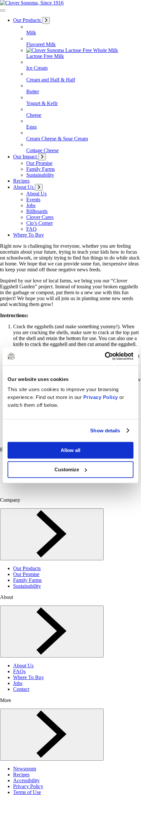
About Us (23, 665)
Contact (21, 689)
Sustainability (27, 586)
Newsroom (24, 768)
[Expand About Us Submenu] (39, 187)
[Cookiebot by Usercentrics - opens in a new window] (104, 356)
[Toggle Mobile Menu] (2, 10)
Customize (66, 469)
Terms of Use (27, 792)
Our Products (27, 568)
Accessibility (26, 780)
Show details (105, 430)
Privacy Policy (100, 397)
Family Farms (27, 580)
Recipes (21, 774)
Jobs (17, 683)
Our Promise (26, 574)
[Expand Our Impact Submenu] (42, 156)
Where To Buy (28, 677)
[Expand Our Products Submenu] (46, 20)
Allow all (70, 450)
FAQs (19, 671)
